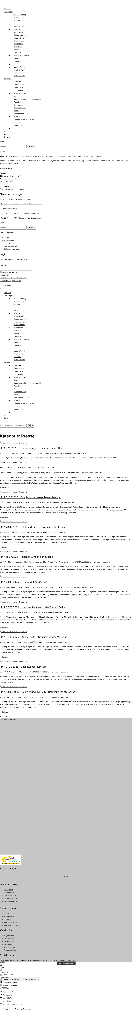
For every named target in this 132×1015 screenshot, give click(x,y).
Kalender (17, 117)
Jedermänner (19, 38)
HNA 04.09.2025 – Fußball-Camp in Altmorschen (27, 467)
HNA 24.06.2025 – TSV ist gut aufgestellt (23, 582)
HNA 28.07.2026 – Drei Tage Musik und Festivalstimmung (21, 204)
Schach (17, 58)
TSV (4, 453)
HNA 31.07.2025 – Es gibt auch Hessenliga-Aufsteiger (30, 497)
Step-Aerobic (19, 32)
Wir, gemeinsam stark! (8, 209)
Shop (6, 131)
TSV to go (18, 122)
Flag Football (19, 50)
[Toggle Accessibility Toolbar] (1, 969)
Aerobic (17, 29)
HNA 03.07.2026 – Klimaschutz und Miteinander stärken (21, 213)
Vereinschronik (20, 108)
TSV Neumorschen (11, 901)
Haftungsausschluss (11, 249)
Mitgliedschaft (9, 240)
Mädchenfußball (41, 562)
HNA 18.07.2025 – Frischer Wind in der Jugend (26, 556)
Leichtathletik (19, 26)
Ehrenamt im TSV (21, 114)
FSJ (15, 96)
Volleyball (17, 52)
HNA (16, 453)
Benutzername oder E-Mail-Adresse (13, 259)
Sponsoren (18, 125)
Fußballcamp (17, 473)
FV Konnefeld (9, 893)
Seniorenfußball (20, 70)
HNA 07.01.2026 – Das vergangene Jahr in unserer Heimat (33, 448)
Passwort (3, 266)
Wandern (17, 61)
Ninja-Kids (18, 20)
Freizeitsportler (20, 35)
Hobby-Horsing (20, 15)
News (6, 134)
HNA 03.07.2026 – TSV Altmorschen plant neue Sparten (21, 218)
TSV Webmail (9, 941)
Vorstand (17, 82)
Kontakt (7, 137)
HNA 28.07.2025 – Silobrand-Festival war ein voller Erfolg (32, 527)
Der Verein (7, 79)
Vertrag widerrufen (66, 963)
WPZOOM (71, 960)
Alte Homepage (9, 947)
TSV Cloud (8, 944)
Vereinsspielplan (10, 950)
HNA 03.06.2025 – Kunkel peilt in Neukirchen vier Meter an (33, 637)
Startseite (7, 9)
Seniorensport (19, 41)
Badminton (18, 44)
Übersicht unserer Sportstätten (12, 189)
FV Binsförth (8, 890)
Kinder (34, 453)
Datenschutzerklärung (12, 246)
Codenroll (27, 1009)
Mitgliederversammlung (20, 587)
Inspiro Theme (58, 960)
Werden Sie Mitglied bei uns (10, 281)
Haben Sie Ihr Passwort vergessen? (13, 278)
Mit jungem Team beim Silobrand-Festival (15, 199)
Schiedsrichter (19, 76)
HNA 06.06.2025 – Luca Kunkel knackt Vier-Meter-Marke (32, 607)
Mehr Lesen (4, 488)
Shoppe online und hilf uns (24, 119)
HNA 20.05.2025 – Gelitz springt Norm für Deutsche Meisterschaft (38, 691)
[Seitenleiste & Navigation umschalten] (0, 429)
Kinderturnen (19, 18)
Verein (56, 562)
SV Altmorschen (10, 896)
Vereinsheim (19, 84)
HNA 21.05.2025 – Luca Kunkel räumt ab (23, 666)
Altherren (17, 73)
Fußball (9, 473)
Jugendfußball (19, 67)
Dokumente (18, 105)
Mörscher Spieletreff (22, 55)
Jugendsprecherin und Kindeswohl (27, 99)
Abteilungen (8, 12)
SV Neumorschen (10, 898)
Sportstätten (19, 87)
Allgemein (10, 453)
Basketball (18, 47)
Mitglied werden (20, 93)
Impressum (8, 243)
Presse (16, 111)
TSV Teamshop (20, 90)
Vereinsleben (64, 562)
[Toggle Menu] (0, 288)
